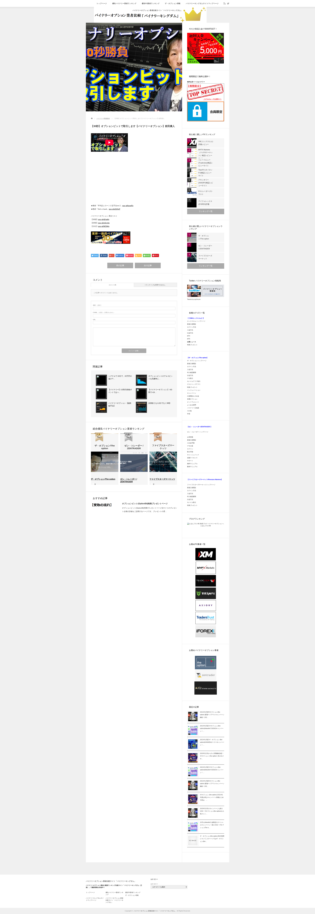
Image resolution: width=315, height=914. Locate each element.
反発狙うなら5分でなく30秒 (159, 403)
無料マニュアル (192, 464)
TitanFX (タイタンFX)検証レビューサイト (205, 173)
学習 (188, 414)
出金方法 (190, 333)
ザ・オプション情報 (172, 3)
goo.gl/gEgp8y (103, 219)
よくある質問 (191, 405)
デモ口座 (190, 446)
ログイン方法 (191, 327)
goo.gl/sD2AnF (114, 209)
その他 (189, 411)
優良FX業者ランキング (150, 3)
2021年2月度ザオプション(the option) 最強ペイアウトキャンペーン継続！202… (212, 714)
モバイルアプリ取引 (193, 381)
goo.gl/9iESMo (103, 226)
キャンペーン (191, 393)
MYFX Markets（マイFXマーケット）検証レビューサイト (205, 154)
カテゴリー (154, 884)
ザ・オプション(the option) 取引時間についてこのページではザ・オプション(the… (212, 838)
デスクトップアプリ (193, 384)
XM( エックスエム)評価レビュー (205, 142)
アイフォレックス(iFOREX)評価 (205, 202)
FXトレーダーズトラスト (205, 192)
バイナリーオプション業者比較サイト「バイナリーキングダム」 (157, 10)
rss (224, 3)
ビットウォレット (193, 402)
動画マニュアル (192, 466)
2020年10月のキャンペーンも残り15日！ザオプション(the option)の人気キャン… (212, 811)
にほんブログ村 (205, 526)
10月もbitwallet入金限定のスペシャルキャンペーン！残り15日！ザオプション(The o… (212, 824)
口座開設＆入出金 (193, 396)
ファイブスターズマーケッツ (205, 257)
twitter (228, 3)
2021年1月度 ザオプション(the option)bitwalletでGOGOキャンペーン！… (211, 769)
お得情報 (190, 437)
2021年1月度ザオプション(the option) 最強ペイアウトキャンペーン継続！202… (212, 783)
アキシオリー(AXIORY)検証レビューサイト (205, 183)
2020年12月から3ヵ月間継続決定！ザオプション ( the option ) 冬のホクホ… (212, 756)
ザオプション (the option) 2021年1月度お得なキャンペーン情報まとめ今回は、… (212, 797)
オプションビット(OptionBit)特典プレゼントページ (145, 504)
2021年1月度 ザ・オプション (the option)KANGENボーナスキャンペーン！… (212, 742)
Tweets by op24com (193, 299)
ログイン (190, 449)
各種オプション (192, 399)
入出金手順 (191, 443)
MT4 (188, 336)
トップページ (101, 3)
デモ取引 (190, 378)
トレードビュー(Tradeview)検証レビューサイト (205, 163)
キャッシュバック (193, 455)
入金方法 (190, 330)
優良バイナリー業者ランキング (124, 3)
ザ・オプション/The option (203, 237)
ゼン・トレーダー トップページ (197, 432)
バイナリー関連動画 (103, 118)
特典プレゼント (192, 345)
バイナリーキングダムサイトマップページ (202, 3)
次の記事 (148, 265)
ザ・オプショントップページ (196, 361)
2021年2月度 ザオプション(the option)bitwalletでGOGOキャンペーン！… (211, 728)
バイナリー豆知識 (193, 408)
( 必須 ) (97, 305)
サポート (190, 461)
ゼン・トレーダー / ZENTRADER (205, 247)
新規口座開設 (191, 324)
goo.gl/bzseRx (127, 206)
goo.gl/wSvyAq (104, 223)
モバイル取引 (191, 502)
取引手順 (190, 452)
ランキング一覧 (206, 211)
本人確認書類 (191, 372)
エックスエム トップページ (196, 321)
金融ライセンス (192, 458)
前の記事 (120, 265)
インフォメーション (193, 390)
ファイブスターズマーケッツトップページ (201, 485)
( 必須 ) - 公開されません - (104, 312)
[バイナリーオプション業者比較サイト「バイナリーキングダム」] (150, 22)
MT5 (188, 339)
